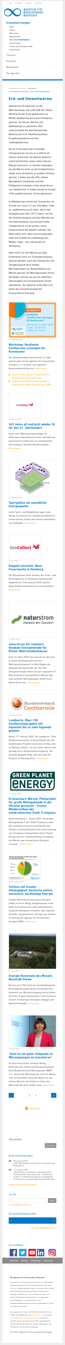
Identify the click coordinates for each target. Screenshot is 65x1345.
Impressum (48, 1260)
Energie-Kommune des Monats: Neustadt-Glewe (31, 977)
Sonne (12, 30)
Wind (11, 26)
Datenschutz (36, 1260)
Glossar (28, 3)
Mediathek (12, 67)
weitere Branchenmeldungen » (23, 1184)
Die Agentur (13, 73)
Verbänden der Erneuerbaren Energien (25, 1318)
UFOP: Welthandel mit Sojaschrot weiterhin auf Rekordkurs (34, 1164)
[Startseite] (25, 12)
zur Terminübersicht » (43, 1227)
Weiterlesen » (41, 368)
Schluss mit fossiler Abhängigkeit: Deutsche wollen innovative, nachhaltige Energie (31, 890)
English (38, 3)
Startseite (32, 88)
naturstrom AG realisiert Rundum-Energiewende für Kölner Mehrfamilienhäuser (28, 647)
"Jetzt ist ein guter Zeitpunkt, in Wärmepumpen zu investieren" (31, 1055)
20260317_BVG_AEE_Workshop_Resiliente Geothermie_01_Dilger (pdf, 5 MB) (30, 376)
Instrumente (14, 49)
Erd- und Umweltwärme (19, 40)
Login (9, 3)
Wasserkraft (14, 36)
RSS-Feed (14, 1260)
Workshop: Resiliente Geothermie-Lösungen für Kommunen (27, 348)
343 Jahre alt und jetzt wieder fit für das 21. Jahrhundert (32, 426)
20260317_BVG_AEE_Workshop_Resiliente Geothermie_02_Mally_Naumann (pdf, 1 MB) (31, 383)
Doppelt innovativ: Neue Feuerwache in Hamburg (26, 567)
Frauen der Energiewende (20, 46)
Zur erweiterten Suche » (20, 1205)
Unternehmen (37, 1315)
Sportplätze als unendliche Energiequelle (28, 504)
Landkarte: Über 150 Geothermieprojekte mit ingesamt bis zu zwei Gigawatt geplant (30, 725)
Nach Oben (35, 1108)
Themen (11, 55)
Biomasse (13, 33)
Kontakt (18, 3)
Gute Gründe (15, 43)
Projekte (11, 61)
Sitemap (24, 1260)
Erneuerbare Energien (18, 22)
